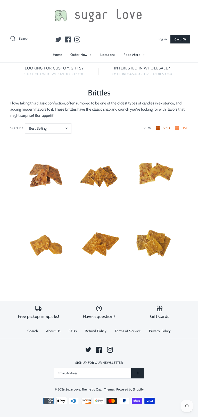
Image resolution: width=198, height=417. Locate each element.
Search (32, 331)
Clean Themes (105, 389)
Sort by (16, 128)
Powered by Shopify (130, 389)
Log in (162, 39)
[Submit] (137, 373)
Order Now (81, 54)
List (185, 128)
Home (57, 54)
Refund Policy (95, 331)
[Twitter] (58, 39)
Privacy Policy (160, 331)
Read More (134, 54)
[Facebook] (68, 39)
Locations (107, 54)
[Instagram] (77, 39)
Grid (167, 128)
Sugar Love (72, 389)
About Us (53, 331)
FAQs (73, 331)
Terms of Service (128, 331)
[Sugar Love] (99, 8)
